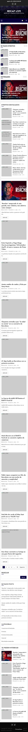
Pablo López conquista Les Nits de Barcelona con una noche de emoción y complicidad (13, 477)
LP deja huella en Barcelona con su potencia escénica (17, 52)
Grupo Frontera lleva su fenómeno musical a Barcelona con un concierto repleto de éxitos (20, 159)
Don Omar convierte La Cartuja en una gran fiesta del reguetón (19, 123)
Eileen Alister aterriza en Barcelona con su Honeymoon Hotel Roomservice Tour (19, 170)
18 (17, 567)
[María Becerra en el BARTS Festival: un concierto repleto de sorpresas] (4, 71)
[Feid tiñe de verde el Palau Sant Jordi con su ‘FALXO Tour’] (14, 501)
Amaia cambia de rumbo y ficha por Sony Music (13, 285)
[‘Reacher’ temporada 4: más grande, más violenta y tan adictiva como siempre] (14, 190)
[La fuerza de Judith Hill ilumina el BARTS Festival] (4, 62)
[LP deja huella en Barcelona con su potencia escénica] (4, 53)
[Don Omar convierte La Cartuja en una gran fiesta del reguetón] (6, 125)
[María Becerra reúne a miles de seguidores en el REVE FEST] (6, 136)
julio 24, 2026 (17, 116)
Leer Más (5, 217)
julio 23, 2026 (14, 55)
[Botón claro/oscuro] (23, 20)
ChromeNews (18, 729)
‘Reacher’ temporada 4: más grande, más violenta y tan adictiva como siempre (13, 37)
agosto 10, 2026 (14, 251)
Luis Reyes (5, 41)
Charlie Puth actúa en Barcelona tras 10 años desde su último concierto (19, 147)
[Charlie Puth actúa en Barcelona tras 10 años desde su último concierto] (6, 148)
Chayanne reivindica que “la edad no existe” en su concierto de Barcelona (19, 112)
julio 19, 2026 (17, 127)
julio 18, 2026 (17, 139)
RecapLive (5, 288)
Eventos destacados (7, 635)
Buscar (5, 572)
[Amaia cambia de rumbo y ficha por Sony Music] (14, 271)
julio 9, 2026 (17, 151)
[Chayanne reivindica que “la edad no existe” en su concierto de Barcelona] (6, 113)
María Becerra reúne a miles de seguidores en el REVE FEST (19, 135)
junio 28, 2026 (17, 164)
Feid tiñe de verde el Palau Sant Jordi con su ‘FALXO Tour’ (12, 515)
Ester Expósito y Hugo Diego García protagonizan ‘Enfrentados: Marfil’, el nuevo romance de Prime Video (13, 246)
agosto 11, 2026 (14, 41)
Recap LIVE (14, 11)
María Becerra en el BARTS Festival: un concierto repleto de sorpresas (17, 70)
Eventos (3, 631)
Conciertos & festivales (7, 628)
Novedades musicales (7, 641)
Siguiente (22, 567)
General (3, 638)
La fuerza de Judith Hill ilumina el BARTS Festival (18, 61)
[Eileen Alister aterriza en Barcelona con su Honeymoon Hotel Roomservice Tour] (6, 171)
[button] (1, 20)
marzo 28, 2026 (17, 175)
